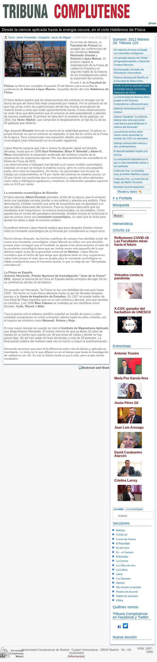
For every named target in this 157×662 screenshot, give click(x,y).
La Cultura (122, 569)
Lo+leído (118, 509)
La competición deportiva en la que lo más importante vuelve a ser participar (131, 163)
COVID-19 (121, 230)
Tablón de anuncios (127, 596)
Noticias (120, 530)
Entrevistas (122, 346)
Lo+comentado (134, 509)
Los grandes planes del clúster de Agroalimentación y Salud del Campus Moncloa (132, 61)
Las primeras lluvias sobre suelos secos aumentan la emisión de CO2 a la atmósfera (131, 135)
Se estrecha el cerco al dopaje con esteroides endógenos (130, 51)
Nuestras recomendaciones (129, 187)
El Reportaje (123, 543)
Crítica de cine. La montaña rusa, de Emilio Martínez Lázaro (131, 172)
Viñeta (119, 600)
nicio (152, 23)
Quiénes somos (125, 607)
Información (76, 656)
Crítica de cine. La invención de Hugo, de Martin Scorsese (131, 181)
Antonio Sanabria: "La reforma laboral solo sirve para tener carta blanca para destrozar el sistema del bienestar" (130, 121)
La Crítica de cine (125, 565)
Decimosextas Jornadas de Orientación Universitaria (129, 71)
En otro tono (122, 547)
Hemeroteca (123, 223)
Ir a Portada (122, 198)
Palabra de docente (127, 591)
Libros (119, 574)
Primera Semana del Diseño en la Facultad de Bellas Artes (131, 79)
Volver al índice (127, 191)
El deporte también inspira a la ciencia (131, 153)
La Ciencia (122, 561)
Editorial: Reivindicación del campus (129, 110)
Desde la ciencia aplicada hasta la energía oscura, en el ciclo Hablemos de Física (131, 89)
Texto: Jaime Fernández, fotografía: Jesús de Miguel (39, 37)
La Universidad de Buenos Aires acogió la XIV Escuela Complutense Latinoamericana (131, 100)
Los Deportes (123, 578)
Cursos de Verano (126, 539)
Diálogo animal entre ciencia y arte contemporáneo (130, 145)
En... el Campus (124, 552)
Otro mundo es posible (128, 587)
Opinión (120, 583)
